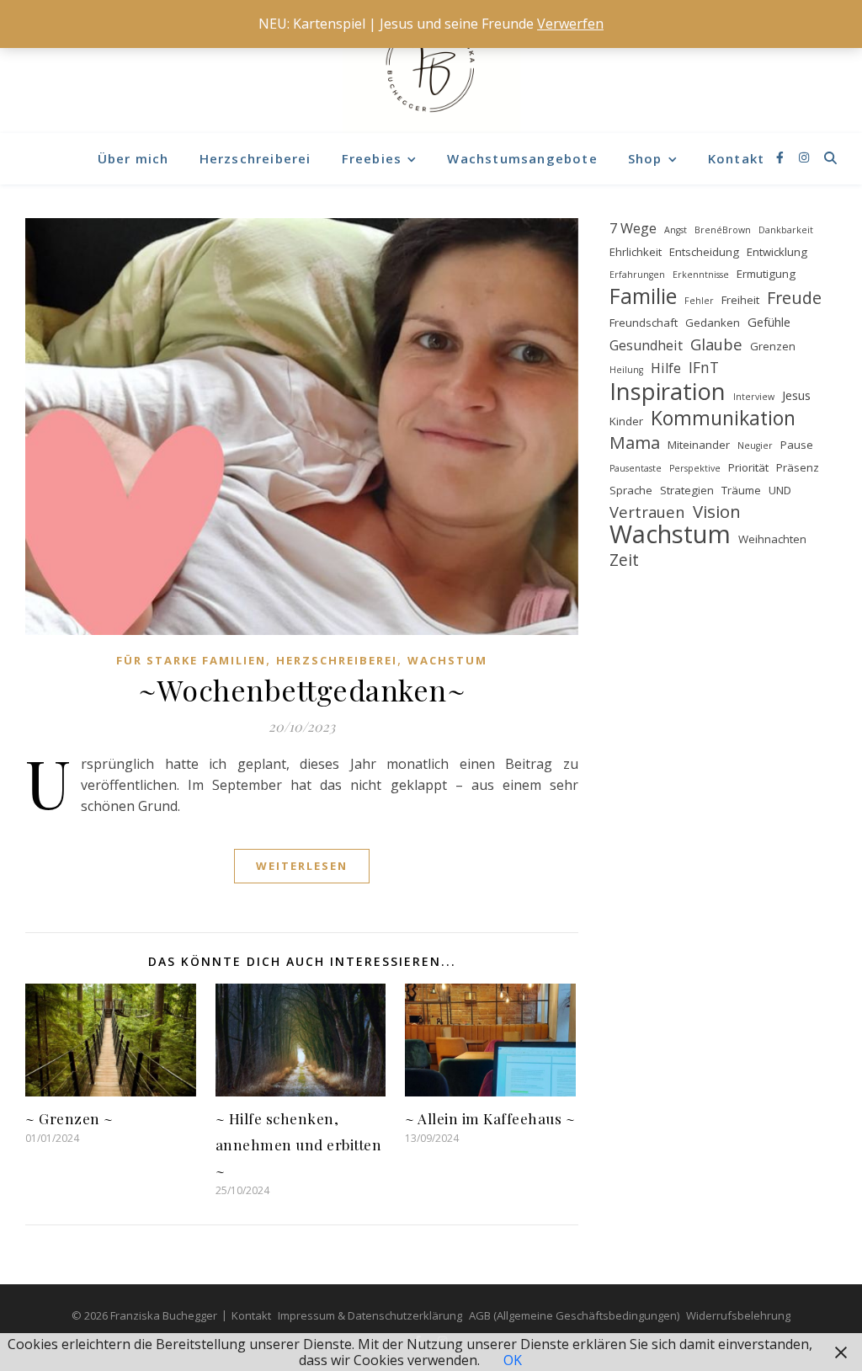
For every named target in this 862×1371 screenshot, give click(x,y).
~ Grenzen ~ (69, 1118)
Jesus (796, 395)
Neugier (755, 445)
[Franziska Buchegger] (431, 66)
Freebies (372, 158)
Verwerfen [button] (570, 23)
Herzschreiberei (255, 158)
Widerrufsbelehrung (738, 1315)
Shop (645, 158)
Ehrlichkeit (635, 251)
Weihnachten (772, 539)
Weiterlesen (302, 865)
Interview (753, 397)
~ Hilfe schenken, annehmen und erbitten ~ (299, 1144)
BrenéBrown (722, 230)
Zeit (624, 560)
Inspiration (667, 391)
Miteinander (699, 444)
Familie (643, 296)
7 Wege (633, 228)
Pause (796, 444)
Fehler (699, 301)
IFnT (704, 367)
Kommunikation (723, 418)
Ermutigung (766, 273)
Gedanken (712, 322)
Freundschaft (643, 322)
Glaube (716, 344)
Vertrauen (647, 511)
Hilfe (666, 368)
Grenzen (772, 346)
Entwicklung (777, 251)
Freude (794, 297)
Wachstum (447, 660)
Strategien (687, 490)
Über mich (133, 158)
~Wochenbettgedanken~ (302, 689)
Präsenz (797, 467)
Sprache (630, 490)
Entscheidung (704, 251)
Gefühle (769, 321)
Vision (717, 511)
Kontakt (736, 158)
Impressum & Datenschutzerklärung (370, 1315)
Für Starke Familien (191, 660)
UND (780, 490)
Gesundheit (646, 345)
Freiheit (740, 299)
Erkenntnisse (701, 274)
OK (512, 1360)
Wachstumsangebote (522, 158)
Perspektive (695, 468)
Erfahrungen (637, 274)
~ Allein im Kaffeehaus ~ (490, 1118)
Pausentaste (635, 468)
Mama (634, 442)
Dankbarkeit (785, 230)
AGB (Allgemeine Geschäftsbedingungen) (574, 1315)
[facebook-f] (781, 158)
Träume (741, 490)
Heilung (626, 370)
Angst (675, 230)
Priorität (748, 467)
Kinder (626, 421)
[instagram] (804, 158)
